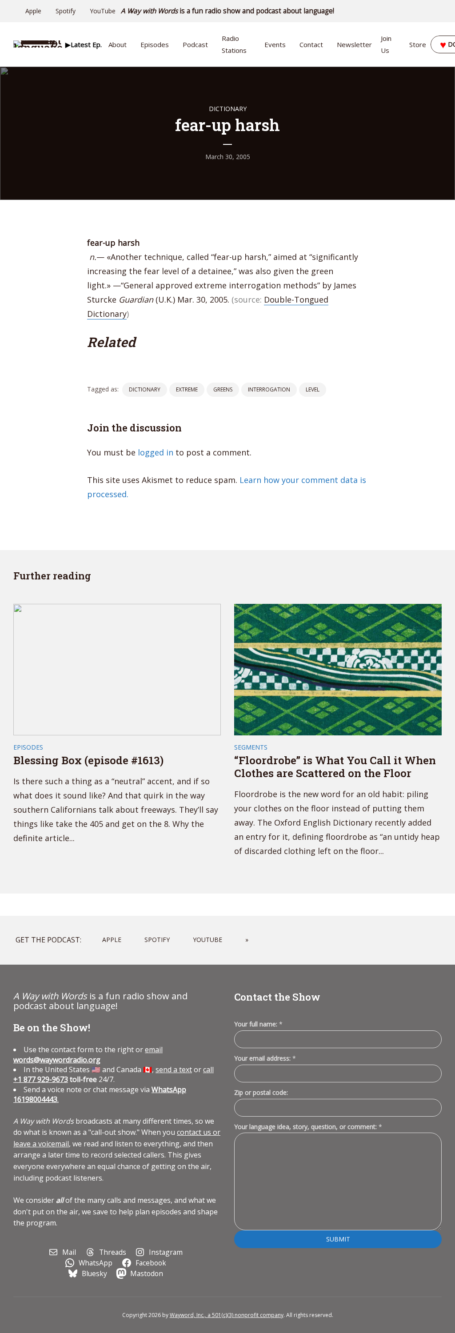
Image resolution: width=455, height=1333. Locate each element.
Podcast (195, 44)
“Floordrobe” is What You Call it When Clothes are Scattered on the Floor (335, 766)
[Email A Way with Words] (401, 11)
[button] (83, 44)
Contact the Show (277, 996)
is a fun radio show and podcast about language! (228, 11)
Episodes (154, 44)
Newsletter (354, 44)
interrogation (269, 389)
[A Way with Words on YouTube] (439, 11)
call (208, 1069)
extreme (187, 389)
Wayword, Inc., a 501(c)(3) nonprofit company (226, 1315)
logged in (155, 452)
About (117, 44)
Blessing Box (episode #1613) (88, 760)
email (88, 1054)
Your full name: (258, 1024)
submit (338, 1239)
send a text (174, 1069)
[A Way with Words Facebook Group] (426, 11)
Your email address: (265, 1058)
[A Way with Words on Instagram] (414, 11)
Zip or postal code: (261, 1092)
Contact (311, 44)
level (312, 389)
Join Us (386, 44)
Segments (250, 747)
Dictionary (228, 108)
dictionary (144, 389)
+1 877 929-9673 (40, 1079)
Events (275, 44)
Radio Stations (234, 44)
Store (417, 44)
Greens (222, 389)
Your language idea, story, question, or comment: (308, 1126)
